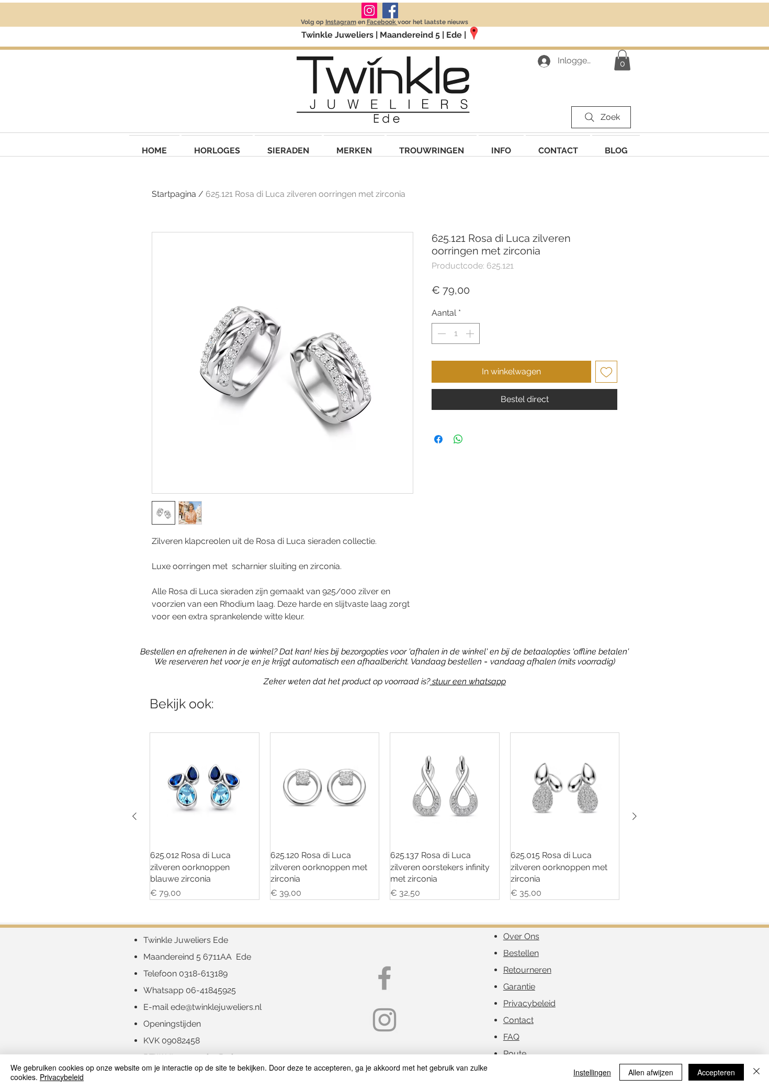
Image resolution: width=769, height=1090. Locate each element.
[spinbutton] (455, 333)
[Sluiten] (756, 1072)
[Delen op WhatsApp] (458, 439)
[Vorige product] (134, 816)
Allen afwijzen (650, 1072)
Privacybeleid (62, 1077)
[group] (384, 816)
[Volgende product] (634, 816)
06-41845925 (211, 990)
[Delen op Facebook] (438, 439)
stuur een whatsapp (468, 681)
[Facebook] (390, 10)
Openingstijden (172, 1024)
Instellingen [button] (592, 1072)
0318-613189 (203, 973)
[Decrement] (440, 333)
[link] (622, 60)
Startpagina (174, 194)
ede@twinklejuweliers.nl (216, 1007)
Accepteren (716, 1072)
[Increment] (470, 333)
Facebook (382, 22)
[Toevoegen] (606, 372)
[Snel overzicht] (204, 787)
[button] (354, 146)
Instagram (340, 22)
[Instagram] (369, 10)
